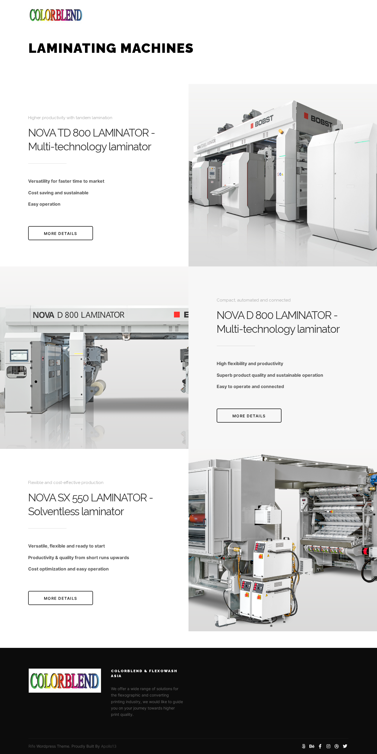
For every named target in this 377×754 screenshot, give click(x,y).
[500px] (303, 746)
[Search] (329, 14)
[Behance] (311, 746)
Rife (31, 746)
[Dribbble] (336, 746)
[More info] (339, 14)
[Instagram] (328, 746)
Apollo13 (108, 746)
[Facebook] (320, 746)
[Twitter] (345, 746)
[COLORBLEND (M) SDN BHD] (56, 15)
